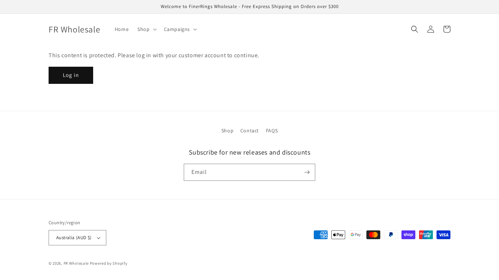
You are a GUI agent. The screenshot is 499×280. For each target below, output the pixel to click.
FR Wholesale (76, 263)
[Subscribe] (307, 172)
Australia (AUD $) (74, 237)
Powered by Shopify (108, 263)
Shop (227, 130)
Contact (249, 130)
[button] (146, 29)
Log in (71, 74)
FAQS (272, 130)
